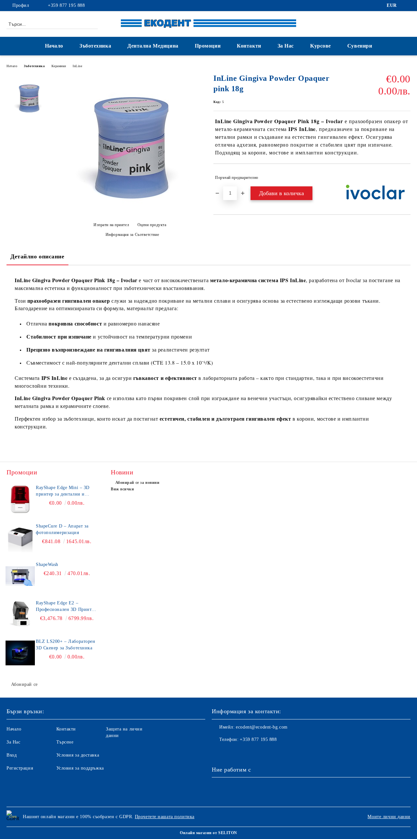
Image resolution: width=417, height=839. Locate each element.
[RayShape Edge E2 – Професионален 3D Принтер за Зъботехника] (20, 614)
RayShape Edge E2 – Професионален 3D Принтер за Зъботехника (66, 606)
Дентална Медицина (153, 46)
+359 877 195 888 (66, 5)
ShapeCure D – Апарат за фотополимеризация (62, 529)
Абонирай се (24, 684)
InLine (77, 66)
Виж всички (122, 489)
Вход (12, 755)
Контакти (249, 46)
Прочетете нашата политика (164, 816)
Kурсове (320, 46)
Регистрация (20, 768)
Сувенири (359, 46)
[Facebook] (406, 5)
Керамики (58, 66)
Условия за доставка (77, 755)
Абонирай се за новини (137, 482)
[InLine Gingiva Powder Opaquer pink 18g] (130, 213)
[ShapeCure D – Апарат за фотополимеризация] (20, 537)
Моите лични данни (388, 816)
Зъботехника (95, 46)
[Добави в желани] (405, 177)
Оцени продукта (151, 225)
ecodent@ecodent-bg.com (261, 727)
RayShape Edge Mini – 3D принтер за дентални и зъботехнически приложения (66, 491)
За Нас (286, 46)
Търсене (65, 742)
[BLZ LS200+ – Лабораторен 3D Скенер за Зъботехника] (20, 653)
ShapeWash (47, 564)
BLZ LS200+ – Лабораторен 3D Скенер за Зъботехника (65, 644)
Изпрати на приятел (111, 225)
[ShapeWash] (20, 576)
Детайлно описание (37, 256)
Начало (54, 46)
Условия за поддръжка (80, 768)
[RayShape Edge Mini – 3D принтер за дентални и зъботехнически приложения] (20, 499)
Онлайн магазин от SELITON (208, 833)
